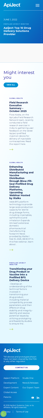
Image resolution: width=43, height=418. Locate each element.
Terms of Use (22, 412)
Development (10, 383)
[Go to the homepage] (12, 5)
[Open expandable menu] (37, 5)
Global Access (10, 392)
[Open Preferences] (3, 414)
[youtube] (32, 397)
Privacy (7, 412)
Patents (7, 397)
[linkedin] (38, 397)
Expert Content (11, 387)
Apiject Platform (11, 378)
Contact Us (21, 367)
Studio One (27, 378)
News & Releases (30, 383)
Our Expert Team (30, 387)
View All (11, 85)
